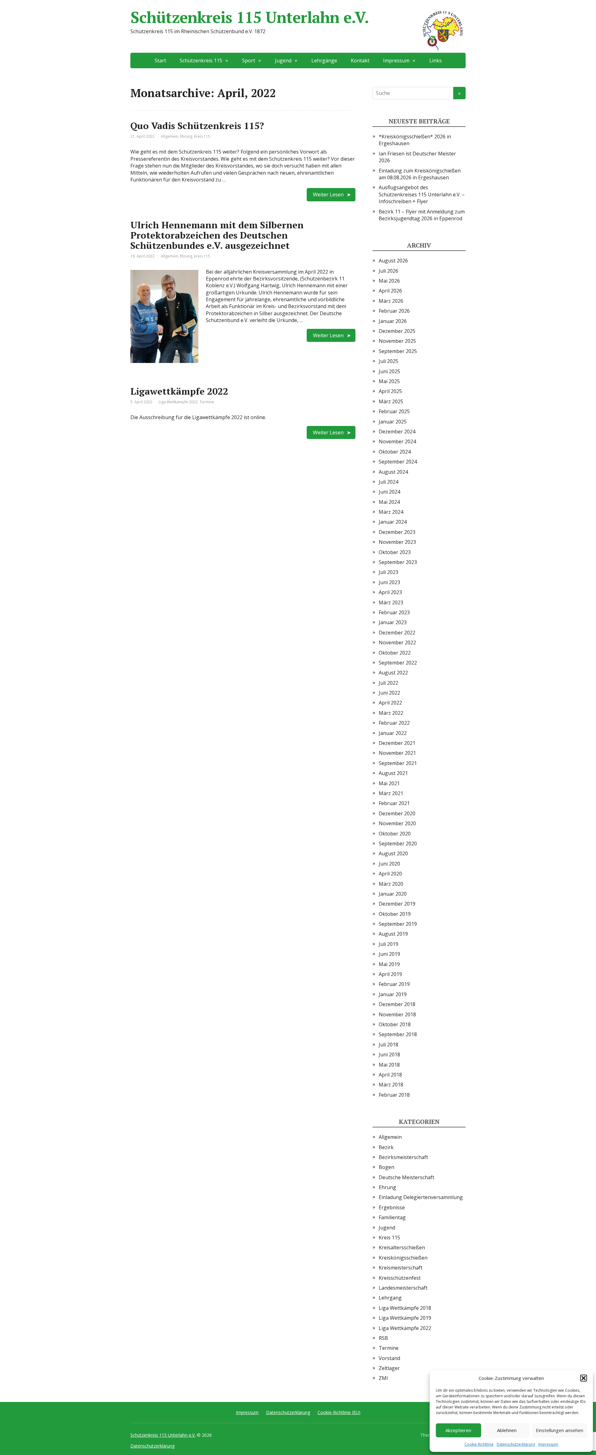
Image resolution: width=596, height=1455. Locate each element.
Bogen (386, 1167)
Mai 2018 (389, 1064)
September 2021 (398, 763)
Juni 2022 (389, 692)
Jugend (387, 1227)
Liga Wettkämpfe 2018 (405, 1308)
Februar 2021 (394, 803)
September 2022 (398, 662)
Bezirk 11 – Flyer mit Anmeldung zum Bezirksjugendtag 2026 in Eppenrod (422, 215)
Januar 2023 (393, 622)
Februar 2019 (394, 984)
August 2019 (393, 933)
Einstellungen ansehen (559, 1430)
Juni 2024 (389, 491)
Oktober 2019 (395, 914)
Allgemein (169, 136)
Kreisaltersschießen (402, 1247)
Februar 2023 (394, 612)
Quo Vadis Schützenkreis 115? (197, 125)
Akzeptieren (458, 1430)
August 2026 (393, 260)
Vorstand (389, 1358)
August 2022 (393, 672)
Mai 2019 (389, 964)
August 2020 (393, 853)
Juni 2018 (389, 1054)
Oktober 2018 (395, 1024)
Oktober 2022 (395, 652)
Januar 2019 (393, 994)
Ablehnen (507, 1430)
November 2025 (397, 341)
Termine (207, 402)
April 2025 (390, 391)
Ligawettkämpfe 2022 (179, 391)
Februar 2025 (394, 411)
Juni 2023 (389, 582)
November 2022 (397, 642)
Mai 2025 (389, 381)
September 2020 (398, 843)
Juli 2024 (388, 481)
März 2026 (391, 301)
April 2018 (390, 1074)
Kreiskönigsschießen (403, 1257)
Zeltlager (389, 1368)
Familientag (392, 1217)
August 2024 (393, 471)
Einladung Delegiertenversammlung (421, 1197)
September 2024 (398, 461)
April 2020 (390, 873)
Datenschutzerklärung (516, 1444)
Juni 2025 (389, 371)
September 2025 (398, 351)
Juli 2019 (388, 944)
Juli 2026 (388, 270)
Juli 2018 (388, 1044)
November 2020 (397, 823)
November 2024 (397, 441)
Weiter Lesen (328, 194)
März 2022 (391, 713)
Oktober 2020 (395, 833)
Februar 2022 (394, 722)
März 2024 (391, 511)
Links (435, 60)
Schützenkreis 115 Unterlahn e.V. (249, 17)
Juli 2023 (388, 572)
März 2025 (391, 401)
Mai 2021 (389, 783)
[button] (583, 1378)
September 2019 (398, 923)
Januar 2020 (393, 893)
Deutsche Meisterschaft (406, 1177)
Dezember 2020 (397, 813)
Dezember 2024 (397, 431)
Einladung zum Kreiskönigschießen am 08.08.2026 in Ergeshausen (420, 174)
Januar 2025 (393, 421)
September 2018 (398, 1034)
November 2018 (397, 1014)
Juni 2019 (389, 954)
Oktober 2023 (395, 552)
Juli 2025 (388, 361)
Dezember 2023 (397, 532)
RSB (383, 1338)
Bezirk (386, 1147)
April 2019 (390, 974)
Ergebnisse (392, 1207)
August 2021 (393, 773)
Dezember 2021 (397, 743)
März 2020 (391, 883)
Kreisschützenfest (400, 1277)
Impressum (548, 1444)
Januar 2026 (393, 321)
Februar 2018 (394, 1094)
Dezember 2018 (397, 1004)
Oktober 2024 (395, 451)
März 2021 (391, 793)
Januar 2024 (393, 521)
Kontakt (360, 60)
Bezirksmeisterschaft (403, 1157)
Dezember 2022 (397, 632)
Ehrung (186, 136)
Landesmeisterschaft (403, 1287)
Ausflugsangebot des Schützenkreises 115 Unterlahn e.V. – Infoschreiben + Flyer (422, 194)
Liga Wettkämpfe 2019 (405, 1317)
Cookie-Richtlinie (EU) (339, 1412)
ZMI (383, 1378)
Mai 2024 (389, 502)
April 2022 (390, 702)
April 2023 (390, 592)
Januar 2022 (393, 733)
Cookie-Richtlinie (479, 1444)
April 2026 (390, 290)
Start (160, 60)
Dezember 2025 (397, 331)
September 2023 (398, 562)
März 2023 (391, 602)
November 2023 (397, 542)
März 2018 (391, 1084)
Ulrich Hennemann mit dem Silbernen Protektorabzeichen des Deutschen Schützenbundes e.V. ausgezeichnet (217, 235)
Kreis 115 (202, 136)
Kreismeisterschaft (400, 1267)
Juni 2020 (389, 863)
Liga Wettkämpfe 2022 (178, 402)
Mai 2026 (389, 280)
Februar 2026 (394, 310)
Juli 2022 (388, 682)
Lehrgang (390, 1297)
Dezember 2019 (397, 903)
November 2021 (397, 753)
